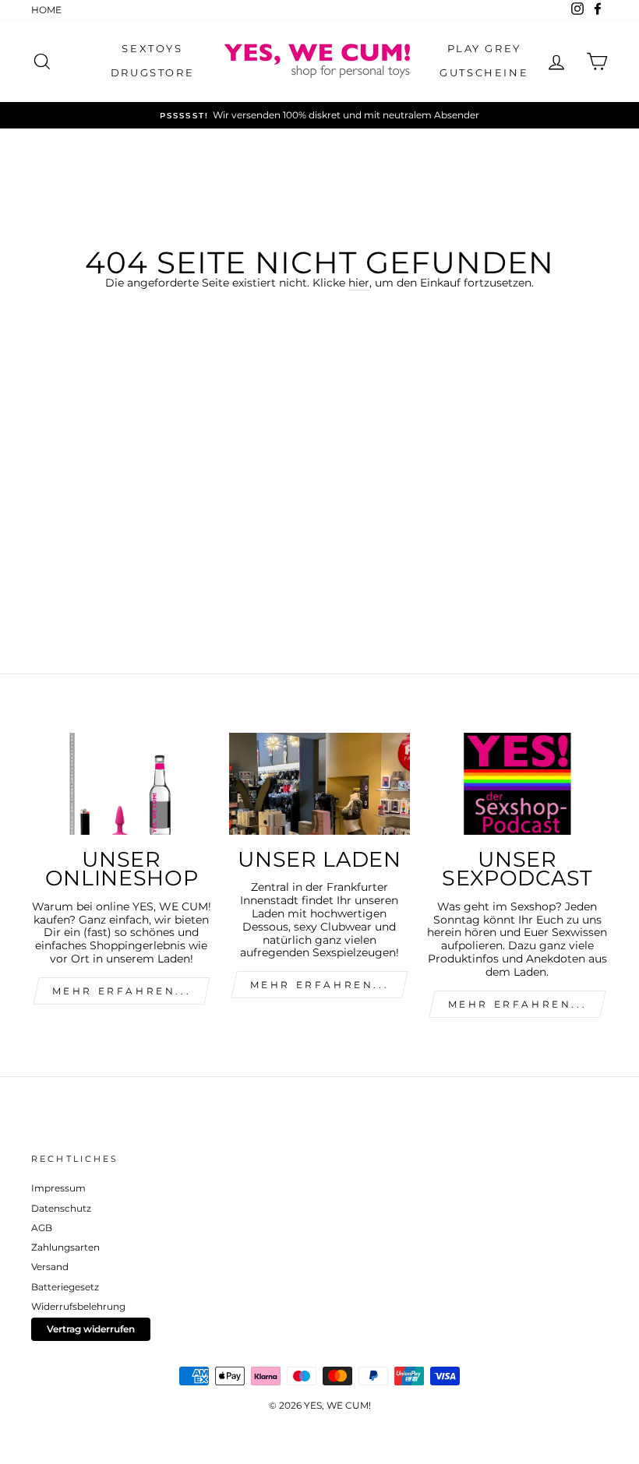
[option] (319, 115)
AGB (41, 1227)
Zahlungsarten (65, 1247)
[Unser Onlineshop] (121, 783)
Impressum (58, 1188)
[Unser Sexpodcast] (517, 783)
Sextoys (152, 48)
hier (358, 283)
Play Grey (484, 48)
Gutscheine (484, 72)
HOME (46, 10)
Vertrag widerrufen (91, 1329)
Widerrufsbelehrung (78, 1306)
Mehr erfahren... (320, 985)
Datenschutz (61, 1208)
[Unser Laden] (319, 783)
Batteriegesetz (65, 1287)
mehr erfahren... (122, 991)
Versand (50, 1266)
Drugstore (152, 72)
